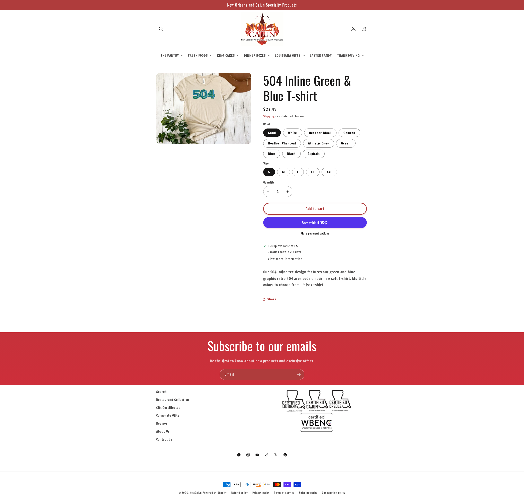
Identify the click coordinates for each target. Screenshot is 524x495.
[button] (161, 29)
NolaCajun (196, 493)
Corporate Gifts (167, 415)
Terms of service (284, 493)
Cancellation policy (333, 493)
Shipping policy (308, 493)
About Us (163, 431)
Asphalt (314, 153)
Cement (349, 132)
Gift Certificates (168, 407)
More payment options (315, 234)
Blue (271, 153)
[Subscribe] (299, 374)
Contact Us (164, 439)
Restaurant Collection (172, 399)
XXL (329, 171)
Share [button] (271, 299)
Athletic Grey (318, 143)
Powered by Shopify (215, 493)
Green (346, 143)
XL (313, 171)
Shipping (269, 116)
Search (161, 391)
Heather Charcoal (282, 143)
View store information (285, 258)
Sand (272, 132)
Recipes (162, 423)
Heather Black (320, 132)
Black (291, 153)
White (292, 132)
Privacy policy (260, 493)
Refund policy (239, 493)
